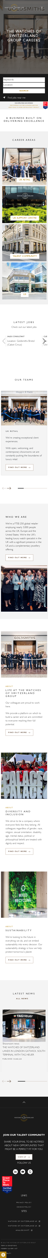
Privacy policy (24, 1202)
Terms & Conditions (9, 1245)
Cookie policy (24, 1207)
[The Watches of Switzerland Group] (14, 7)
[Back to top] (24, 1102)
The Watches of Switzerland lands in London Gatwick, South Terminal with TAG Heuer (24, 1051)
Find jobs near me (16, 97)
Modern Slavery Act (9, 1248)
